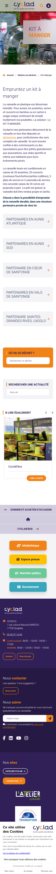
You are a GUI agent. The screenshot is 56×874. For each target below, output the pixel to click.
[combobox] (28, 360)
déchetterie (9, 137)
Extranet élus (13, 781)
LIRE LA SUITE (36, 478)
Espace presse (30, 559)
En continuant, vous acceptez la (23, 725)
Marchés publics (30, 573)
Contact (9, 656)
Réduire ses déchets (27, 75)
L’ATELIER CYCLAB (13, 771)
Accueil (10, 75)
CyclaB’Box (25, 528)
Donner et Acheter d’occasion (31, 509)
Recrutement (30, 587)
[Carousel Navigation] (49, 412)
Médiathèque (30, 545)
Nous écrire (10, 691)
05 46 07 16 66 (14, 634)
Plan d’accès (25, 656)
